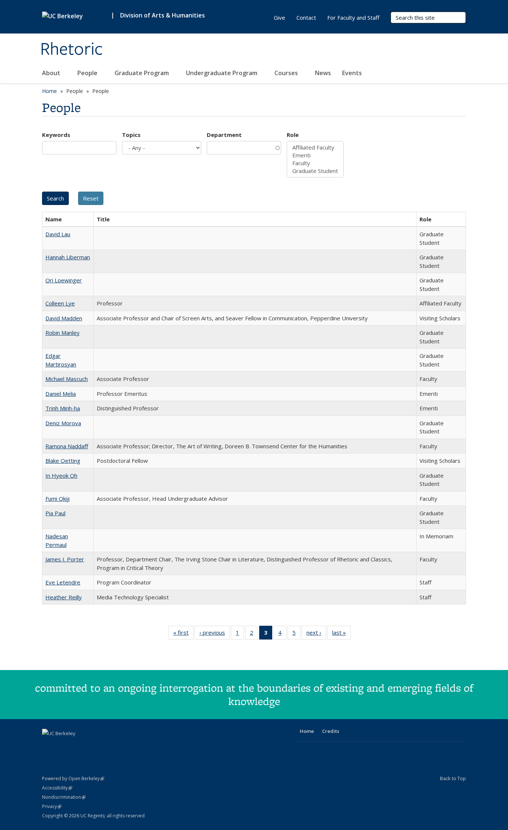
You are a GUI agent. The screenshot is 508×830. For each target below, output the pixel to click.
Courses (286, 73)
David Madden (63, 318)
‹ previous (214, 634)
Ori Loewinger (63, 280)
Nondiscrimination (64, 797)
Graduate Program (142, 73)
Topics (131, 134)
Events (352, 73)
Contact (306, 17)
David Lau (57, 234)
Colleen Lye (60, 303)
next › (316, 634)
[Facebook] (49, 746)
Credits (330, 731)
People (88, 73)
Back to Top (453, 778)
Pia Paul (55, 513)
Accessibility (57, 788)
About (52, 73)
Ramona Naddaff (66, 446)
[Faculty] (315, 163)
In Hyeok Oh (61, 475)
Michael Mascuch (66, 378)
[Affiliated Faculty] (315, 147)
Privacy (51, 806)
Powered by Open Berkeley (73, 778)
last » (341, 634)
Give (279, 17)
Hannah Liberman (67, 257)
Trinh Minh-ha (62, 408)
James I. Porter (64, 559)
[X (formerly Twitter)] (63, 746)
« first (183, 634)
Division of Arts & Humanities (162, 15)
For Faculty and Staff (353, 17)
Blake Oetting (62, 460)
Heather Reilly (63, 597)
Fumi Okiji (57, 498)
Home (49, 90)
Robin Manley (62, 332)
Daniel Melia (60, 393)
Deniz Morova (63, 423)
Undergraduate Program (222, 73)
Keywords (56, 134)
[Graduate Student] (315, 171)
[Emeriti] (315, 155)
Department (224, 134)
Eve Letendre (62, 582)
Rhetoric (71, 49)
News (323, 73)
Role (293, 134)
